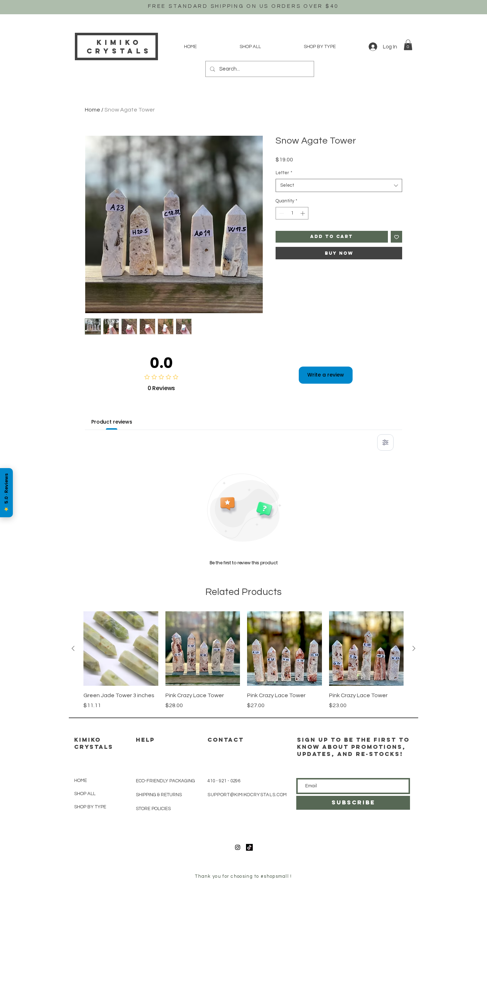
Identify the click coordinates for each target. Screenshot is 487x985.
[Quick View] (120, 648)
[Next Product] (414, 648)
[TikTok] (249, 847)
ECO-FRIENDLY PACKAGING (165, 780)
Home (92, 110)
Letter (284, 172)
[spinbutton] (292, 213)
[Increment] (303, 213)
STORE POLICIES (153, 808)
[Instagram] (237, 847)
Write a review (325, 374)
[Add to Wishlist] (397, 237)
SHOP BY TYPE (90, 806)
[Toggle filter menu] (385, 442)
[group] (243, 660)
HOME (80, 780)
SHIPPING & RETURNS (159, 794)
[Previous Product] (73, 648)
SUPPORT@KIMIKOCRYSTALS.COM (247, 794)
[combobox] (339, 185)
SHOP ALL (85, 793)
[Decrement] (281, 213)
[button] (408, 45)
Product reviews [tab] (111, 421)
